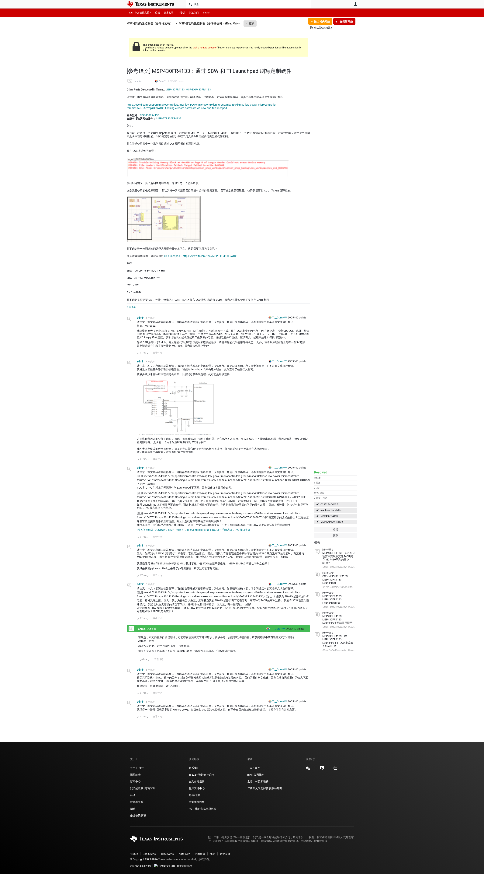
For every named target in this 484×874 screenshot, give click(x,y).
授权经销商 (275, 788)
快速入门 (194, 12)
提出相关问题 (322, 21)
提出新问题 (346, 21)
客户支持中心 (197, 788)
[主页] (153, 4)
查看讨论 (157, 352)
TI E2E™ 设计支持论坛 (201, 774)
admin (138, 81)
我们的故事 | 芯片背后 (143, 788)
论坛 (157, 12)
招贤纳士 (135, 774)
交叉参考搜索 (197, 781)
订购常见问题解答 (257, 788)
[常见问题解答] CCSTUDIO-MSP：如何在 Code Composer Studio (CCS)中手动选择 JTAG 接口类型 (193, 529)
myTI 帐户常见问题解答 (202, 808)
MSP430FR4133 (329, 516)
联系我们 (194, 767)
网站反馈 (225, 853)
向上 (138, 353)
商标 (212, 853)
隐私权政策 (168, 853)
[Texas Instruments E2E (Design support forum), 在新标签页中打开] (322, 769)
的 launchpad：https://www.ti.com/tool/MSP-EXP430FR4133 (200, 256)
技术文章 (169, 12)
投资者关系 (136, 801)
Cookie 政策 (150, 853)
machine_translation (331, 510)
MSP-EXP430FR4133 (331, 521)
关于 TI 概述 (137, 767)
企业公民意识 (138, 815)
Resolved (320, 472)
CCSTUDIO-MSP (329, 504)
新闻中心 (135, 781)
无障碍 (134, 853)
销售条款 (184, 853)
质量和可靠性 (197, 801)
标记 (335, 529)
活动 (132, 795)
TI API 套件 (253, 767)
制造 (132, 808)
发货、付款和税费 (257, 781)
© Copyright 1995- (144, 859)
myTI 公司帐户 (255, 774)
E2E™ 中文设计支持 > (140, 12)
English (206, 12)
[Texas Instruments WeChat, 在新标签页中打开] (308, 769)
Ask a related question (205, 47)
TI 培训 (181, 12)
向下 (147, 353)
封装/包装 (194, 795)
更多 (251, 23)
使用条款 (200, 853)
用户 (355, 4)
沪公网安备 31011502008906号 (176, 866)
